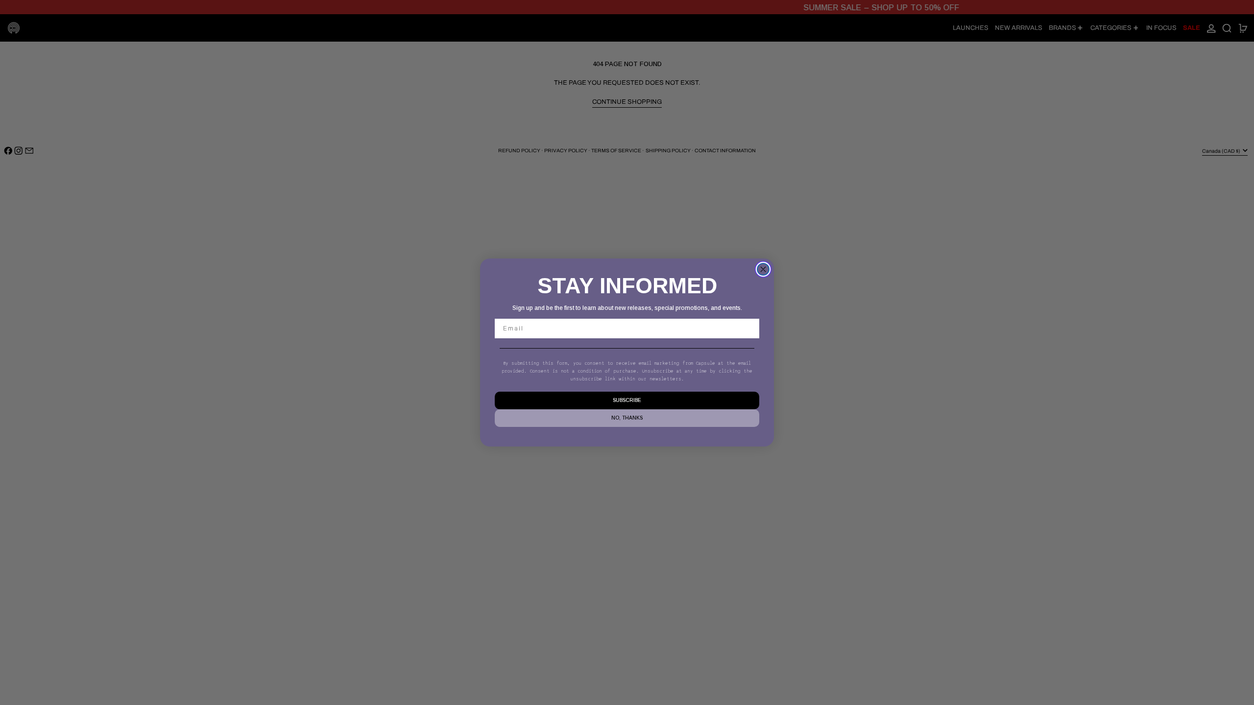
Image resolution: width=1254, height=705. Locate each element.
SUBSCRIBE (627, 400)
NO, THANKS (627, 418)
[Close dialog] (763, 269)
